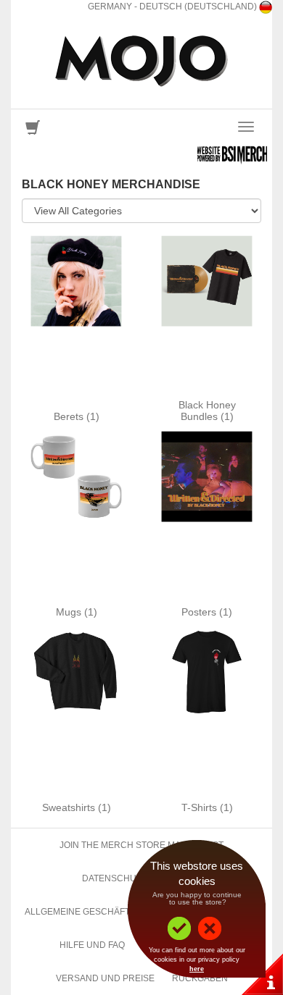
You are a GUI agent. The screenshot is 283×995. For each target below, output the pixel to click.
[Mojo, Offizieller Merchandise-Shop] (141, 61)
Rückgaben (200, 978)
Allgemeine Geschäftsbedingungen (113, 912)
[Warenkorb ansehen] (32, 130)
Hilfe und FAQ (92, 945)
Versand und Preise (105, 978)
